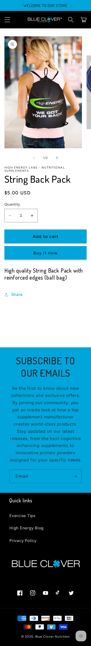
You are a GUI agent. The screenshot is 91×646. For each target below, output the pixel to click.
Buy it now (45, 253)
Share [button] (17, 294)
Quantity (12, 204)
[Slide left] (34, 158)
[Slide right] (57, 158)
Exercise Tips (22, 515)
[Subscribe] (75, 476)
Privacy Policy (23, 540)
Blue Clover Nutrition (52, 636)
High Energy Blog (26, 527)
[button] (7, 19)
